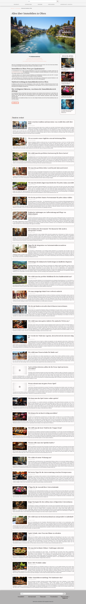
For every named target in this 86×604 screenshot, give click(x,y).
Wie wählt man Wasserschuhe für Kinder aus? (43, 352)
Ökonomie (40, 4)
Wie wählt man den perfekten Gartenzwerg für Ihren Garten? (48, 153)
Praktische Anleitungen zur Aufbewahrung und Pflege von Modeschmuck (47, 213)
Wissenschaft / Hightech (66, 4)
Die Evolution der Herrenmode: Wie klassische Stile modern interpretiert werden (47, 229)
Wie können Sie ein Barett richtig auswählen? (67, 83)
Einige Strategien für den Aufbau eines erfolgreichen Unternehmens (50, 502)
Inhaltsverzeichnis (35, 56)
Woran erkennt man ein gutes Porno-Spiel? (42, 383)
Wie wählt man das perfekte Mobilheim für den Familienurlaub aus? (50, 276)
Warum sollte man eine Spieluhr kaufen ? (41, 443)
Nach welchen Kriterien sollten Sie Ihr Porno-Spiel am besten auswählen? (48, 368)
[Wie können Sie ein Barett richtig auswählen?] (67, 76)
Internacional (28, 4)
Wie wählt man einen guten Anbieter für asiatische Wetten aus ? (49, 321)
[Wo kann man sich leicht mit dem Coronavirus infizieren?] (67, 104)
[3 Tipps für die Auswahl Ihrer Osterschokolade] (67, 90)
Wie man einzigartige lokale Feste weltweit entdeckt (45, 291)
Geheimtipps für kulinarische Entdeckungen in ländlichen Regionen (50, 262)
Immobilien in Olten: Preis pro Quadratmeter (34, 58)
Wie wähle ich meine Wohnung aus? (66, 69)
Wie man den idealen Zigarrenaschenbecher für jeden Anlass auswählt (51, 183)
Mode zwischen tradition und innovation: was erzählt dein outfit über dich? (50, 122)
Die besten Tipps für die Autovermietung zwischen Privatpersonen (49, 472)
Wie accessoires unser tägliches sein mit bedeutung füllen (47, 138)
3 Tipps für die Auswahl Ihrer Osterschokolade (66, 97)
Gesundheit (16, 4)
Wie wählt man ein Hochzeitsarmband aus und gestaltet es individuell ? (50, 517)
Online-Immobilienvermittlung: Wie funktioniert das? (45, 578)
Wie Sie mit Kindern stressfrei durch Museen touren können (47, 306)
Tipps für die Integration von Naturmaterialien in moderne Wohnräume (47, 246)
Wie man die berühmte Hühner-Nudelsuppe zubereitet (46, 548)
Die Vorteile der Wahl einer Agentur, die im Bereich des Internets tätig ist (51, 336)
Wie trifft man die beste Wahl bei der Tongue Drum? (45, 428)
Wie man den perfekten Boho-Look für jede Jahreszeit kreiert (48, 168)
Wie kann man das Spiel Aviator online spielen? (43, 398)
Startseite (12, 8)
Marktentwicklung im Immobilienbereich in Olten (34, 59)
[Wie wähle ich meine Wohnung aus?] (67, 62)
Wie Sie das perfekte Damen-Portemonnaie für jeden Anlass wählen (50, 197)
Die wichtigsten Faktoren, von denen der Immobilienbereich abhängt (34, 61)
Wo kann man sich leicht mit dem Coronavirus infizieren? (67, 111)
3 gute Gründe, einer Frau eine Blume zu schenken (44, 533)
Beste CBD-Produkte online (37, 563)
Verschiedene (51, 4)
